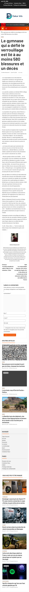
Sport (3, 448)
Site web (6, 323)
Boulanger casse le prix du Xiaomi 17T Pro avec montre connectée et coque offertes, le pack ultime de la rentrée (13, 501)
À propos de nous (8, 3)
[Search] (27, 28)
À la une (4, 438)
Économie (4, 442)
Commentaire (7, 293)
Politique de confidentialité (19, 5)
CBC (21, 92)
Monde (2, 36)
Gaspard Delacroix (14, 531)
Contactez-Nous (18, 3)
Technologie (4, 496)
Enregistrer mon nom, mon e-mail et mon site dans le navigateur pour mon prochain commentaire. (14, 329)
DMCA (24, 3)
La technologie (5, 446)
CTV (9, 190)
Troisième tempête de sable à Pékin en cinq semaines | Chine (7, 267)
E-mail (5, 318)
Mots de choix (19, 221)
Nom (5, 313)
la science (4, 444)
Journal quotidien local (17, 137)
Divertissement (6, 450)
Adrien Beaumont (6, 72)
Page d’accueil (5, 436)
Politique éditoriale (7, 5)
